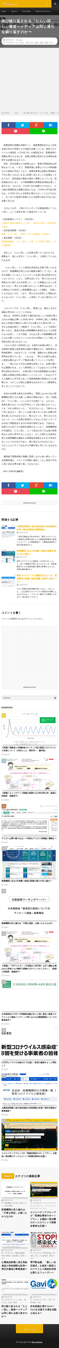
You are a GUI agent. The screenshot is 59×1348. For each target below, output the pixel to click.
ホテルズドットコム (38, 1208)
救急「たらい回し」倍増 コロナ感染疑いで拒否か (26, 234)
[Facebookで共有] (9, 125)
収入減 (15, 1203)
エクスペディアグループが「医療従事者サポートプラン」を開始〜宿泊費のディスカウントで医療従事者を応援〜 (43, 1219)
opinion (14, 11)
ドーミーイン (49, 1206)
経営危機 (8, 1206)
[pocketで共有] (15, 131)
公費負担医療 (19, 1253)
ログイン (27, 618)
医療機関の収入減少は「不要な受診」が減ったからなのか (27, 923)
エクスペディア (49, 1203)
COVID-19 (10, 42)
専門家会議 (47, 1253)
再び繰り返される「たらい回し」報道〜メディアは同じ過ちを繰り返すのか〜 (14, 1311)
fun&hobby (26, 11)
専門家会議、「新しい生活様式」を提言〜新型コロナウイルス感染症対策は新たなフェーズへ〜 (43, 1267)
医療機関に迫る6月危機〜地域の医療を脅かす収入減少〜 (27, 881)
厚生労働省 (6, 1255)
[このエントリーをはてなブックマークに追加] (51, 125)
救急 (41, 42)
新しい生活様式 (41, 1255)
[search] (55, 698)
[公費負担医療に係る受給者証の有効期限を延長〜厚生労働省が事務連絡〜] (8, 531)
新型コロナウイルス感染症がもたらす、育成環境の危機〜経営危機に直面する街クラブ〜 (37, 578)
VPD (50, 1299)
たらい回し (20, 42)
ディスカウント (36, 1206)
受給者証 (15, 1255)
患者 (36, 42)
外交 (39, 1302)
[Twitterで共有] (23, 125)
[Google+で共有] (36, 125)
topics (4, 11)
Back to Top (29, 1329)
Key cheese (37, 1342)
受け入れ (29, 42)
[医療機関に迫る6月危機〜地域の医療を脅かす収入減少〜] (8, 556)
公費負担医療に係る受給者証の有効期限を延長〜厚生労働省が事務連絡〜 (14, 1265)
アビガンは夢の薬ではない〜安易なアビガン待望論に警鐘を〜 (29, 838)
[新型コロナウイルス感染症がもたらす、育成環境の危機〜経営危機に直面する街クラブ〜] (8, 580)
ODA (45, 1299)
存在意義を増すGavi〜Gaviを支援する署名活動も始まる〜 (43, 1309)
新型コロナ (49, 42)
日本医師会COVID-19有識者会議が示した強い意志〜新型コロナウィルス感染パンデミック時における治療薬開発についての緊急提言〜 (29, 1017)
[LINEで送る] (43, 131)
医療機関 (7, 1203)
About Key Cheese (42, 11)
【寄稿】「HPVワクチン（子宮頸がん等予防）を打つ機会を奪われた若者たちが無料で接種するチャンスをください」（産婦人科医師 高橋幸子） (29, 968)
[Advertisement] (29, 80)
